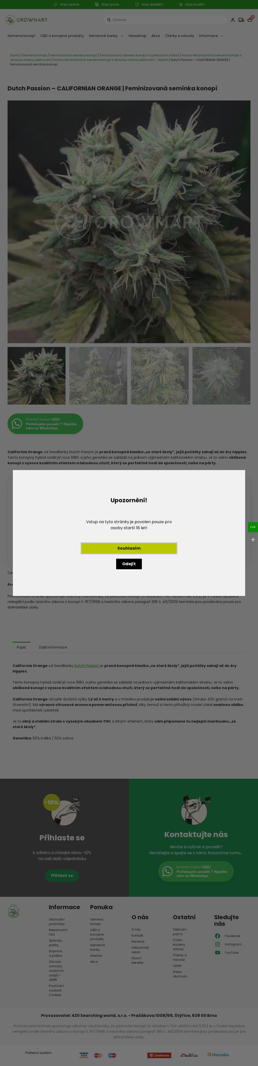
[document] (129, 533)
